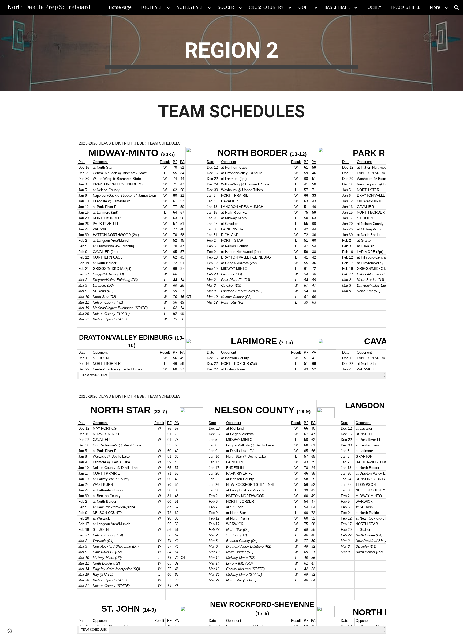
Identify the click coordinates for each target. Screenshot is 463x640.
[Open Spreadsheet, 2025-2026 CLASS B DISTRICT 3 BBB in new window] (376, 146)
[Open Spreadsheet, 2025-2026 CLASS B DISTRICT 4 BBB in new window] (376, 399)
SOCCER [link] (226, 7)
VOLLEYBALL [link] (190, 7)
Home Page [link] (120, 7)
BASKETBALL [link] (337, 7)
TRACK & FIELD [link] (406, 7)
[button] (456, 7)
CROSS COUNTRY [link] (266, 7)
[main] (231, 53)
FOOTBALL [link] (151, 7)
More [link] (435, 7)
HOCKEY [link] (373, 7)
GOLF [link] (304, 7)
